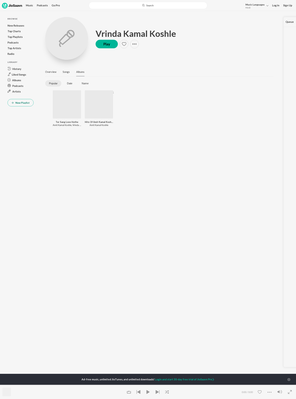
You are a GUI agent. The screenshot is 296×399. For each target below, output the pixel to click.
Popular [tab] (53, 83)
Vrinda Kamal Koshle (136, 33)
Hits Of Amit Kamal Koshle (99, 122)
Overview (50, 71)
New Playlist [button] (22, 102)
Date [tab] (69, 83)
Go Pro (56, 5)
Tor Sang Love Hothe (67, 122)
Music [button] (29, 5)
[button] (256, 6)
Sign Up (287, 5)
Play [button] (106, 44)
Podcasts (42, 5)
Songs (66, 71)
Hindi (247, 8)
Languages (255, 4)
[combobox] (148, 5)
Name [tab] (85, 83)
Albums (80, 71)
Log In (275, 5)
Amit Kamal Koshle (62, 125)
